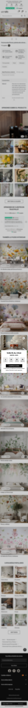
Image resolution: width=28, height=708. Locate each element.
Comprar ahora (14, 366)
